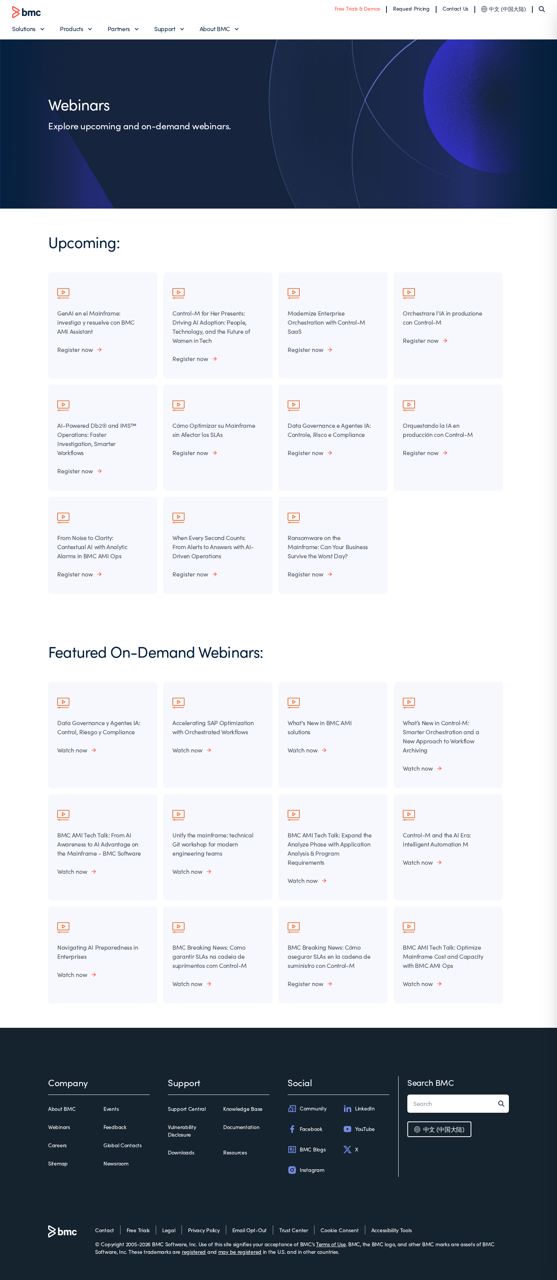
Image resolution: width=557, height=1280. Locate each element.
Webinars (59, 1127)
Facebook (311, 1128)
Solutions (24, 29)
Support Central (187, 1108)
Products (71, 29)
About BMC (215, 29)
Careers (57, 1145)
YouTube (365, 1128)
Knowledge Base (243, 1108)
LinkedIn (365, 1108)
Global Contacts (122, 1145)
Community (313, 1108)
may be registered (239, 1251)
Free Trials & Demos (357, 8)
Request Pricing (411, 8)
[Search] (542, 9)
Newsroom (115, 1163)
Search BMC (430, 1082)
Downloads (181, 1152)
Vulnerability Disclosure (182, 1130)
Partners (119, 29)
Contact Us (455, 8)
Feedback (115, 1127)
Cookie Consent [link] (340, 1230)
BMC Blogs (312, 1149)
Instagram (312, 1169)
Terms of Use (331, 1244)
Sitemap (58, 1163)
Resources (235, 1152)
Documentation (241, 1127)
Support (164, 29)
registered (194, 1251)
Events (111, 1108)
